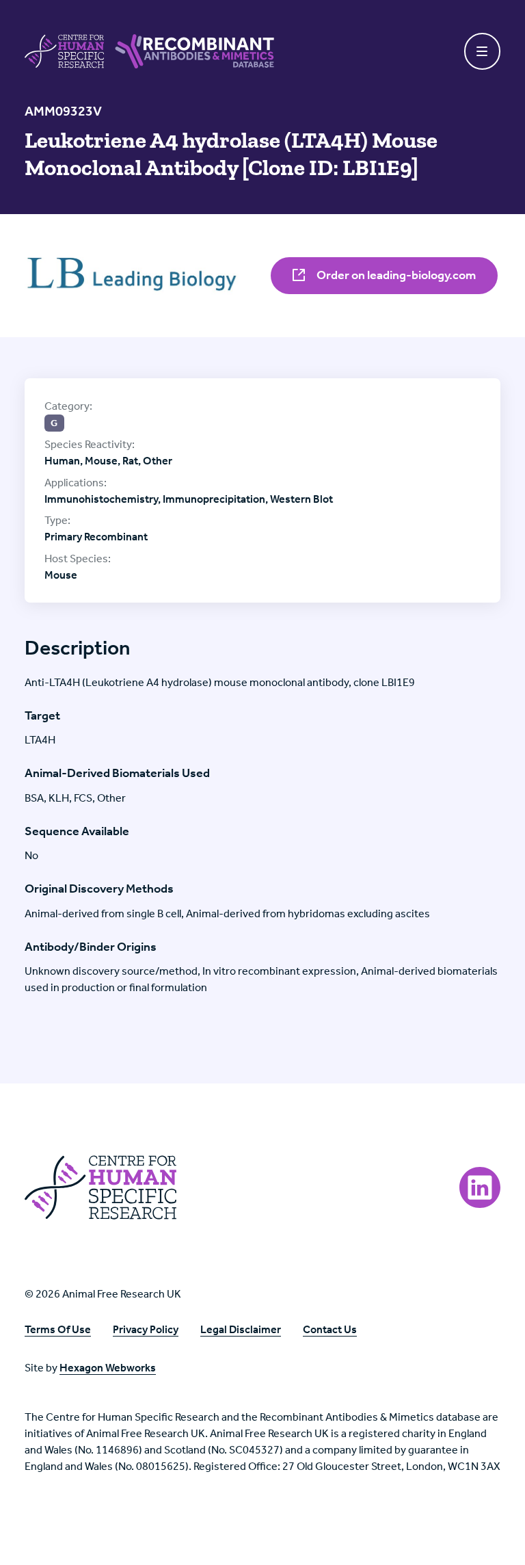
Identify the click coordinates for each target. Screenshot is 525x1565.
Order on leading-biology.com (395, 274)
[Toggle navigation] (482, 51)
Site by (90, 1367)
